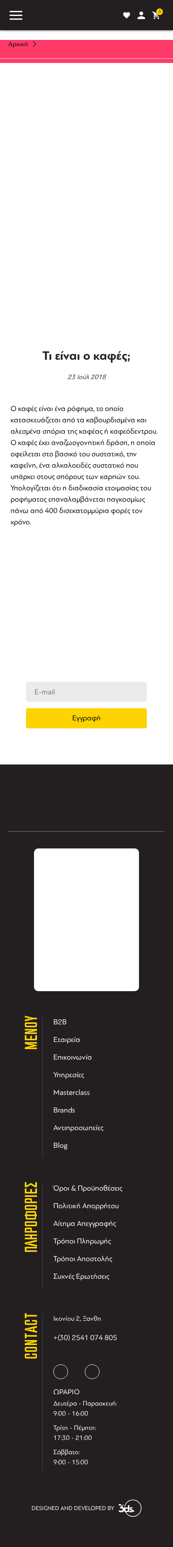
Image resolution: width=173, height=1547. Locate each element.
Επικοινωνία (72, 1057)
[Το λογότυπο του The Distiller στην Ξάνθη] (71, 15)
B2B (60, 1022)
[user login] (141, 15)
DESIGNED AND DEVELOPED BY (72, 1508)
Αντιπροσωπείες (78, 1127)
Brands (64, 1110)
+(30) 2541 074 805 (85, 1337)
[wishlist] (126, 15)
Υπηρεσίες (68, 1075)
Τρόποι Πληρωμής (82, 1241)
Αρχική (18, 44)
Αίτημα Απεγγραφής (84, 1223)
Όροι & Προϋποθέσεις (87, 1188)
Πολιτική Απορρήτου (86, 1205)
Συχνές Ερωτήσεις (81, 1276)
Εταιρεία (66, 1039)
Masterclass (71, 1092)
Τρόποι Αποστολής (82, 1258)
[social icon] (60, 1371)
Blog (60, 1145)
